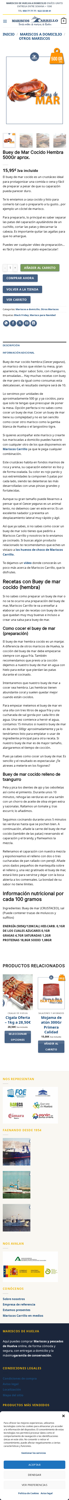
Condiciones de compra (20, 1378)
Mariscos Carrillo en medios (23, 1316)
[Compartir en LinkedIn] (34, 323)
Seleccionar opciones (18, 1037)
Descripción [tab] (11, 345)
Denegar (34, 1475)
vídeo (28, 563)
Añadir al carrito (40, 268)
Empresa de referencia (19, 1304)
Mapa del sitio (13, 1395)
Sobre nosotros (14, 1299)
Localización (12, 1389)
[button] (63, 1416)
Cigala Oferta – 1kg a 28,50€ (18, 1020)
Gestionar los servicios (33, 1453)
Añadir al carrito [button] (51, 1046)
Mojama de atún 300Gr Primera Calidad (51, 1024)
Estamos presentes (16, 1310)
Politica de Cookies (28, 1493)
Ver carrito (16, 300)
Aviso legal (47, 1493)
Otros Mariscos (34, 38)
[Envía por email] (27, 323)
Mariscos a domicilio (41, 34)
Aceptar (34, 1464)
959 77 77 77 (29, 10)
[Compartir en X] (20, 323)
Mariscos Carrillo (15, 449)
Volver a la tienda (22, 289)
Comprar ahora (20, 278)
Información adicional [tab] (18, 352)
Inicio (9, 34)
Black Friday (21, 315)
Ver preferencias (34, 1485)
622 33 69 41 (44, 10)
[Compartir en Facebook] (13, 323)
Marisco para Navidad (43, 315)
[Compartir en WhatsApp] (6, 323)
